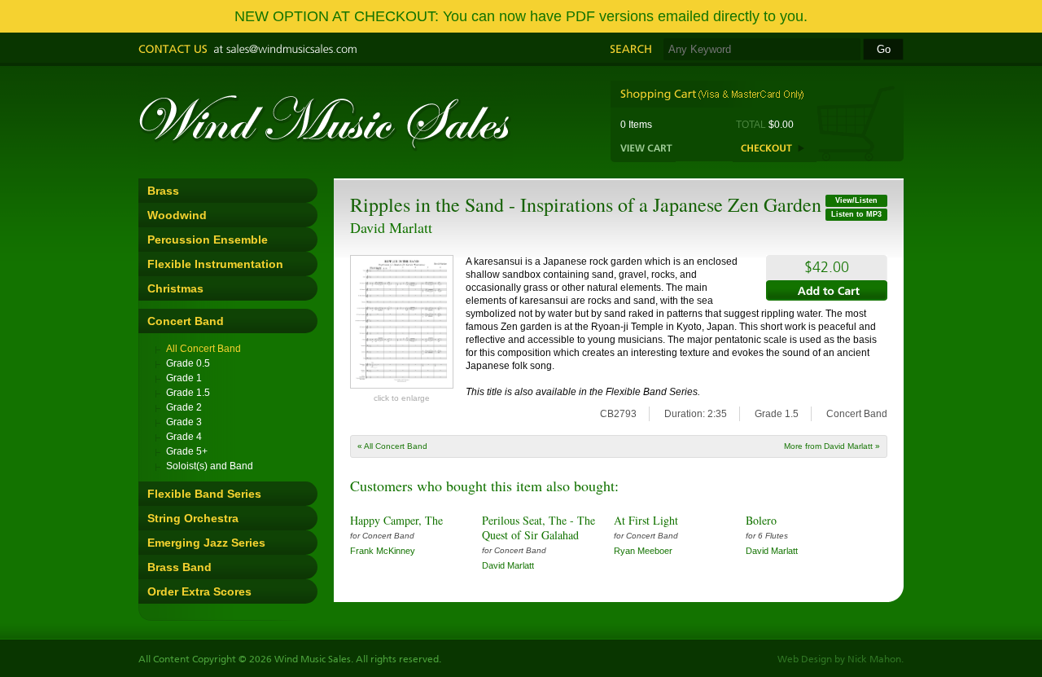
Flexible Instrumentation (215, 263)
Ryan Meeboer (643, 551)
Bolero (761, 520)
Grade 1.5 (188, 392)
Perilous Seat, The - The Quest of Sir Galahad (538, 527)
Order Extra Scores (199, 591)
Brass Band (179, 567)
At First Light (646, 520)
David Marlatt (391, 227)
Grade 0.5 (188, 363)
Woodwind (177, 215)
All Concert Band (203, 348)
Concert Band (185, 321)
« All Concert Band (392, 446)
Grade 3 (184, 422)
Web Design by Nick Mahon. (840, 660)
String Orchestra (193, 518)
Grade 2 (184, 407)
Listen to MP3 (856, 214)
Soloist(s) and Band (209, 466)
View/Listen (856, 200)
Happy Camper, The (396, 520)
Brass (163, 190)
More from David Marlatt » (832, 446)
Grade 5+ (187, 451)
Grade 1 (184, 378)
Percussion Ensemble (207, 239)
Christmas (175, 288)
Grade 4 (184, 436)
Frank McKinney (382, 551)
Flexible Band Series (204, 493)
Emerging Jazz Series (206, 542)
